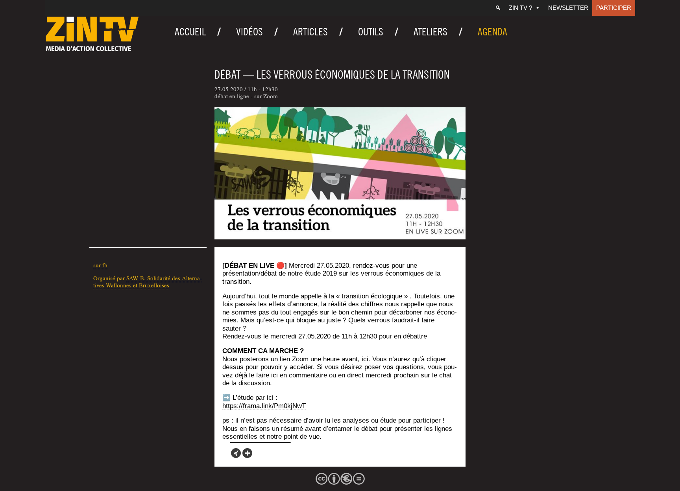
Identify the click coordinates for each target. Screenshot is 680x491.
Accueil (190, 32)
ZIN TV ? (520, 7)
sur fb (100, 265)
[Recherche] (498, 8)
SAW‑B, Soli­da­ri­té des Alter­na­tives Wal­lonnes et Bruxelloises (147, 281)
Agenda (492, 32)
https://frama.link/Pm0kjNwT (264, 406)
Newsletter (568, 7)
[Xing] (236, 453)
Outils (370, 32)
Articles (310, 32)
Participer (613, 7)
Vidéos (249, 32)
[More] (247, 453)
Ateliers (430, 32)
